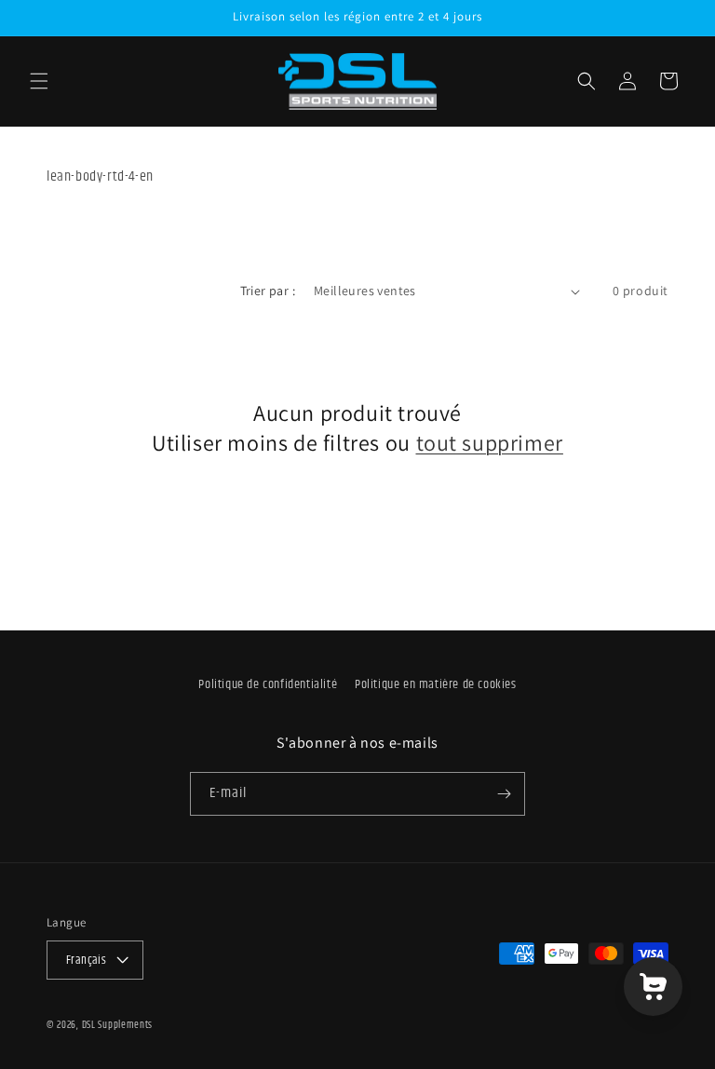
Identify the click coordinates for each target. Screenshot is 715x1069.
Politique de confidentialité (267, 685)
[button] (39, 81)
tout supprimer (489, 442)
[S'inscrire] (503, 794)
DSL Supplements (118, 1026)
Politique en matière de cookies (436, 685)
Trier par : (267, 290)
